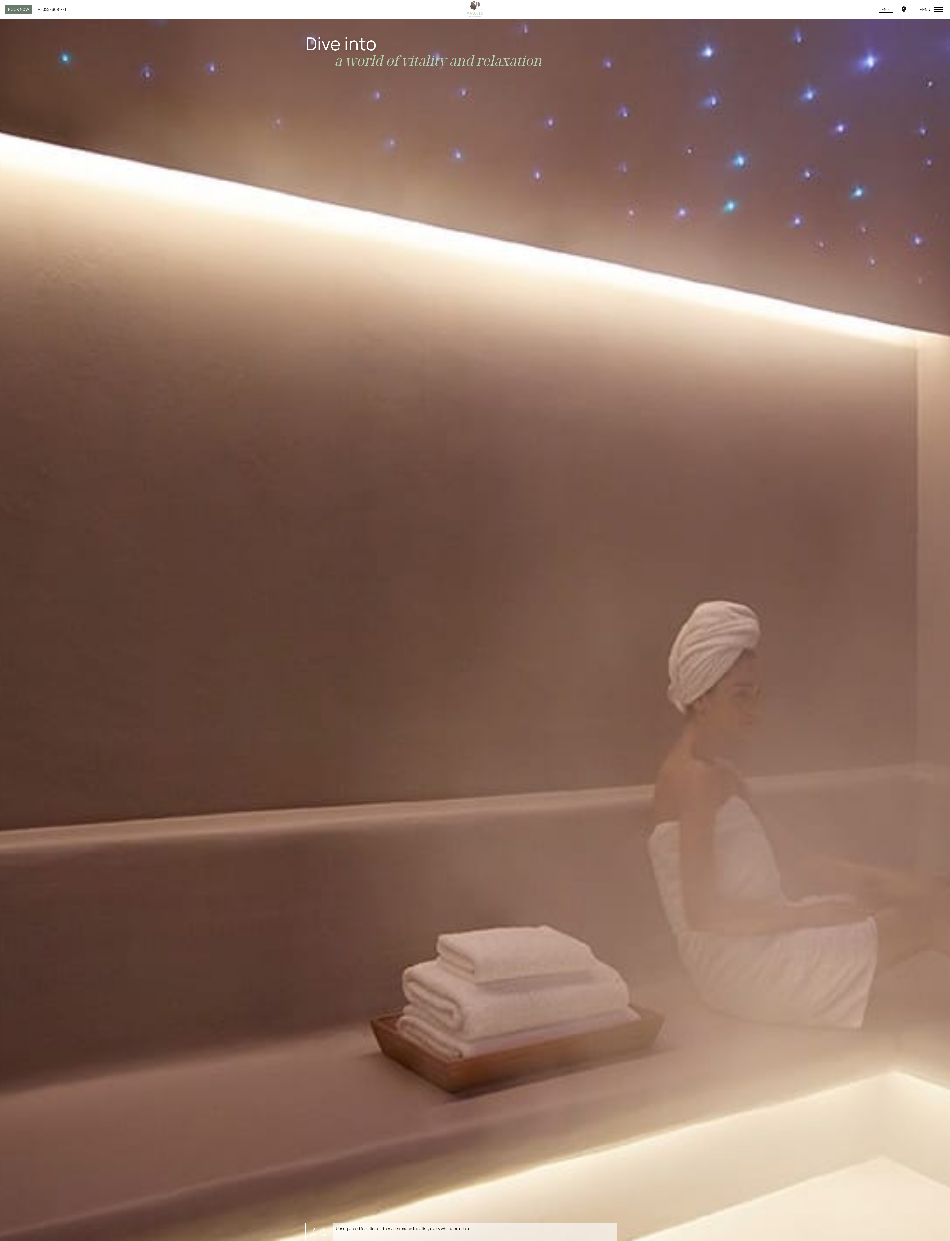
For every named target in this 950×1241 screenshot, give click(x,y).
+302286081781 (52, 9)
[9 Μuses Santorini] (475, 9)
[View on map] (904, 9)
